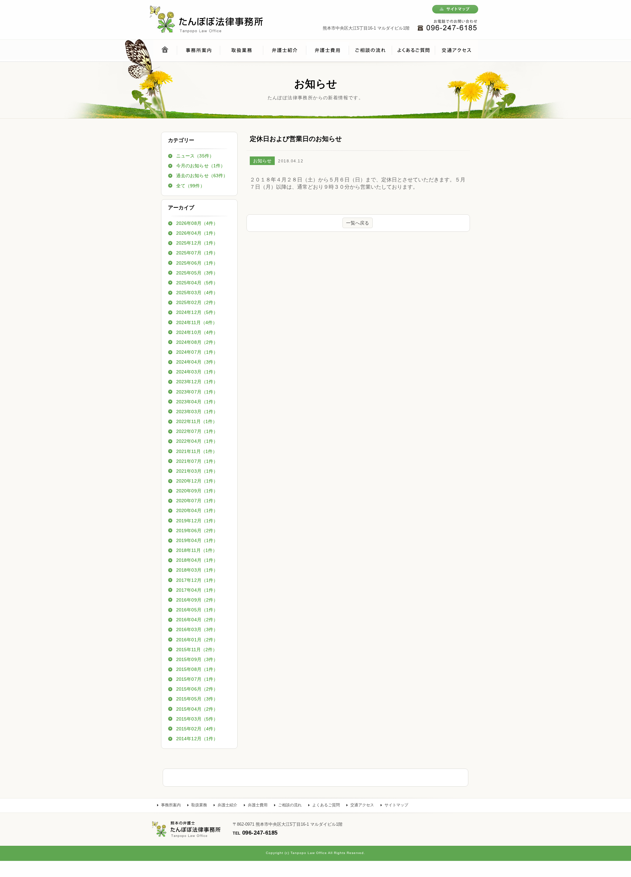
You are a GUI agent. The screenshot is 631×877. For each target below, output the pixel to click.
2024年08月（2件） (197, 342)
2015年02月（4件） (197, 728)
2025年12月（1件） (197, 243)
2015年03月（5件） (197, 719)
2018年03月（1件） (197, 570)
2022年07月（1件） (197, 431)
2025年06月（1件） (197, 263)
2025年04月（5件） (197, 282)
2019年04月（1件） (197, 540)
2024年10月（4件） (197, 332)
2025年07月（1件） (197, 252)
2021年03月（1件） (197, 471)
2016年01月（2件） (197, 639)
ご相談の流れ (290, 805)
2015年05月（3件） (197, 698)
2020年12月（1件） (197, 481)
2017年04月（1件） (197, 590)
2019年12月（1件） (197, 520)
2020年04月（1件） (197, 510)
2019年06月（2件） (197, 530)
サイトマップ (396, 805)
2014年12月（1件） (197, 738)
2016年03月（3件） (197, 629)
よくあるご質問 (326, 805)
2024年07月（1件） (197, 352)
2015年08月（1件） (197, 669)
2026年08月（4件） (197, 223)
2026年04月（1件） (197, 233)
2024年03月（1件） (197, 371)
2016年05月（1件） (197, 609)
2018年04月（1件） (197, 560)
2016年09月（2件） (197, 600)
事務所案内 (171, 805)
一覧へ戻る (357, 222)
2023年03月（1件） (197, 411)
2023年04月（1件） (197, 401)
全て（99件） (190, 185)
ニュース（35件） (195, 155)
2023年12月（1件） (197, 381)
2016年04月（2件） (197, 619)
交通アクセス (362, 805)
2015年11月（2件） (196, 649)
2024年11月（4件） (196, 322)
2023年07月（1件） (197, 391)
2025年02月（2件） (197, 302)
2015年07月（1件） (197, 679)
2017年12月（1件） (197, 580)
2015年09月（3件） (197, 659)
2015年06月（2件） (197, 689)
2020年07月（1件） (197, 500)
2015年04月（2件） (197, 709)
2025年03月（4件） (197, 292)
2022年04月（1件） (197, 441)
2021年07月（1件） (197, 461)
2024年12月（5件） (197, 312)
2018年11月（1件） (196, 550)
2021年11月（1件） (196, 451)
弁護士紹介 (227, 805)
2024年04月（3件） (197, 362)
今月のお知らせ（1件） (200, 165)
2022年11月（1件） (196, 421)
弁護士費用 (258, 805)
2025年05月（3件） (197, 272)
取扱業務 (199, 805)
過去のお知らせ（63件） (202, 175)
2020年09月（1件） (197, 490)
